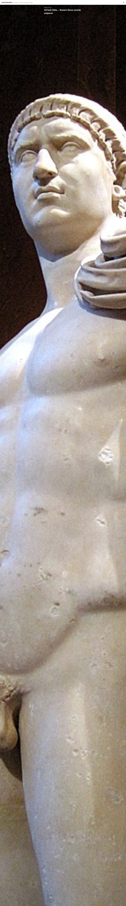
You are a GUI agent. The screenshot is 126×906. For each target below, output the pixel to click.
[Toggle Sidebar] (123, 2)
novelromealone (7, 2)
